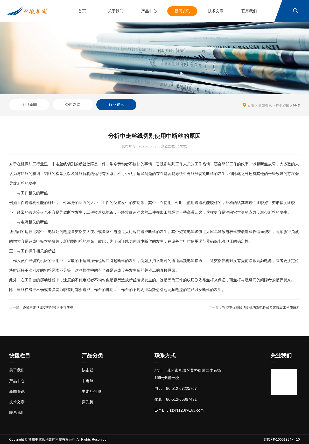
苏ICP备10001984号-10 (282, 439)
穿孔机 (87, 402)
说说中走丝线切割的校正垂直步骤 (48, 307)
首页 (82, 11)
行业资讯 (116, 104)
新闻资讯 (182, 11)
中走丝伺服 (91, 391)
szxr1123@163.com (186, 410)
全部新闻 (29, 104)
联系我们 (249, 11)
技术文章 (215, 11)
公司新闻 (73, 104)
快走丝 (87, 370)
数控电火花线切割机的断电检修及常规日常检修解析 (261, 307)
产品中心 (149, 11)
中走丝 (87, 381)
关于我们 (115, 11)
